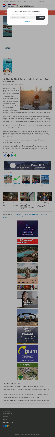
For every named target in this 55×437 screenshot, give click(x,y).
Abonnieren (40, 17)
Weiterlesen (27, 21)
